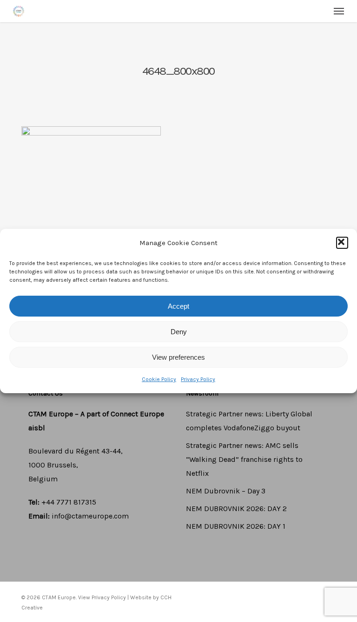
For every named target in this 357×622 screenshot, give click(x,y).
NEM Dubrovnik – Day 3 (225, 490)
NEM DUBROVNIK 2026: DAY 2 (236, 508)
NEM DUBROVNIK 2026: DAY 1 (235, 526)
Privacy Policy (198, 379)
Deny (179, 332)
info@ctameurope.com (90, 516)
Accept (178, 306)
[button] (342, 242)
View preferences (178, 357)
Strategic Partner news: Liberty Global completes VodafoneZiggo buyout (249, 420)
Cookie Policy (159, 379)
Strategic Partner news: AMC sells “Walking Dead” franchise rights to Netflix (244, 459)
